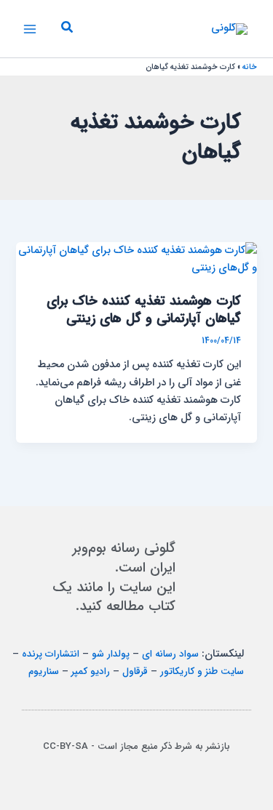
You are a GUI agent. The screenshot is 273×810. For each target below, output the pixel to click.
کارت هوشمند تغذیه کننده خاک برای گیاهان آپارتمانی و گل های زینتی (144, 310)
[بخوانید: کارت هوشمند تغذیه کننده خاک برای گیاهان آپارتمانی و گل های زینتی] (136, 259)
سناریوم (43, 671)
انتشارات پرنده (50, 654)
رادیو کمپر (90, 671)
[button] (66, 29)
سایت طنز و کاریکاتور (202, 671)
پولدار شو (111, 654)
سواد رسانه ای (170, 654)
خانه (249, 67)
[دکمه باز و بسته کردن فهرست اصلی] (30, 29)
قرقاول (135, 671)
